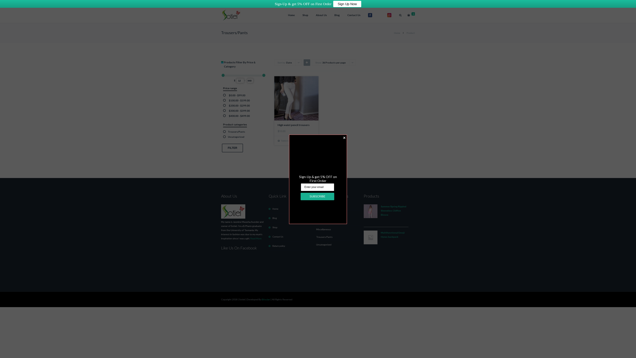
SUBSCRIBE (317, 196)
